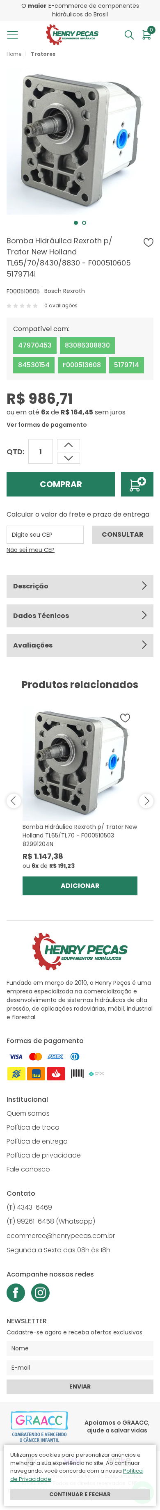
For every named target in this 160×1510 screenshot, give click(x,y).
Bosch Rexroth (64, 291)
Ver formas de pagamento (47, 425)
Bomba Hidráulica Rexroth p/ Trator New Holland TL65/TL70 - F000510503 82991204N (80, 835)
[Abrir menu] (14, 35)
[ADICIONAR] (137, 484)
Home (14, 53)
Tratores (43, 53)
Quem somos (28, 1113)
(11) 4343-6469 (29, 1207)
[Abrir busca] (129, 35)
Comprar (61, 484)
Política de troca (33, 1127)
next (146, 801)
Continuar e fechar (80, 1494)
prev (14, 801)
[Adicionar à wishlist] (148, 242)
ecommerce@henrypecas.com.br (61, 1235)
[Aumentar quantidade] (68, 458)
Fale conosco (28, 1169)
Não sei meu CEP (31, 550)
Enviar (80, 1386)
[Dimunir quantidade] (68, 444)
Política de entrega (37, 1141)
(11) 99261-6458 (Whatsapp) (51, 1221)
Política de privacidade (44, 1155)
